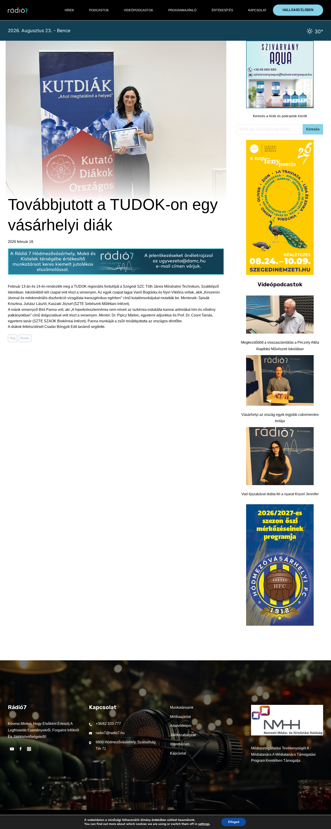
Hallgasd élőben (298, 10)
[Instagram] (29, 749)
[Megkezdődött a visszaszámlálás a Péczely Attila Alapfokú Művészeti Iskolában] (280, 315)
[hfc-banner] (280, 624)
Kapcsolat (257, 10)
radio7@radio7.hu (110, 733)
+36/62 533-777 (108, 724)
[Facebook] (20, 749)
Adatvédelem (180, 726)
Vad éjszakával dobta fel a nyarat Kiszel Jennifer (280, 494)
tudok (24, 338)
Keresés (313, 129)
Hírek (69, 10)
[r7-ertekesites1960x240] (116, 274)
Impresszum (179, 744)
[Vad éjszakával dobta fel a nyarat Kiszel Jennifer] (280, 456)
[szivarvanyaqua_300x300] (280, 107)
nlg (12, 338)
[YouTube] (12, 749)
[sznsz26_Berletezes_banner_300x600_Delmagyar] (280, 274)
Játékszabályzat (183, 735)
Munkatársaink (181, 707)
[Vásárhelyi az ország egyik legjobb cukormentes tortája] (280, 380)
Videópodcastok (138, 10)
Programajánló (182, 10)
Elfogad (233, 822)
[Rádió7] (17, 10)
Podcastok (99, 10)
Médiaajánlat (180, 717)
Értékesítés (222, 10)
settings (204, 824)
